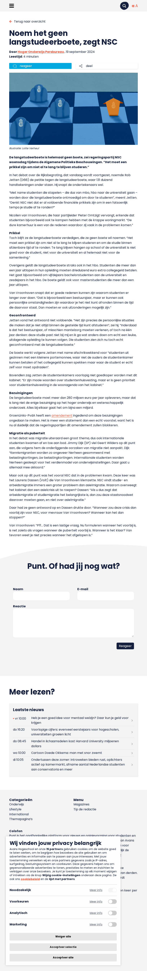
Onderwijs (16, 804)
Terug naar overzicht (30, 21)
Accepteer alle (63, 957)
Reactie (19, 606)
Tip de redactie (85, 809)
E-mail (82, 589)
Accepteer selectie (63, 947)
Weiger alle (63, 936)
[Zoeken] (124, 6)
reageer (26, 66)
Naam (18, 589)
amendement (61, 415)
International (19, 814)
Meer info (96, 890)
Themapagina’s (21, 819)
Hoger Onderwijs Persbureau (41, 52)
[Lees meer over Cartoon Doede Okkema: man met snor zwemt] (73, 753)
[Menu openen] (11, 6)
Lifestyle (15, 809)
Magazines (81, 804)
